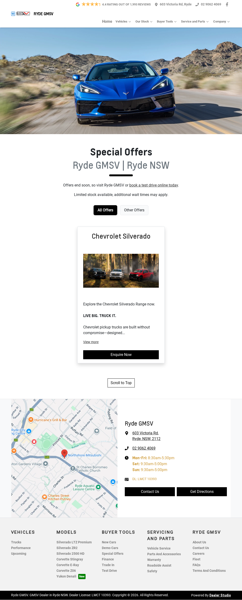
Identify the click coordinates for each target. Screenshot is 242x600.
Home (107, 21)
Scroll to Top (121, 383)
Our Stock (142, 21)
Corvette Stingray (69, 559)
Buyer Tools (165, 21)
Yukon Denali (66, 576)
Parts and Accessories (164, 554)
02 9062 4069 (211, 4)
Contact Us (150, 491)
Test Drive (109, 571)
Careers (198, 554)
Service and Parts (193, 21)
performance (21, 548)
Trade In (108, 565)
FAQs (196, 565)
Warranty (154, 560)
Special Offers (112, 554)
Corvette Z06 (66, 571)
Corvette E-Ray (67, 565)
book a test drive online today (153, 185)
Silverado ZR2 (67, 548)
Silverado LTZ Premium (74, 542)
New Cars (109, 542)
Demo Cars (110, 548)
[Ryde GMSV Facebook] (228, 4)
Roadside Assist (159, 566)
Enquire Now (121, 354)
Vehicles (121, 21)
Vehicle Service (159, 548)
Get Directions (202, 491)
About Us (199, 542)
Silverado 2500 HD (70, 554)
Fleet (196, 559)
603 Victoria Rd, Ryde (176, 4)
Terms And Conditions (209, 571)
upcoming (18, 554)
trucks (16, 542)
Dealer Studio (220, 595)
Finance (108, 559)
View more (91, 342)
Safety (152, 571)
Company (219, 21)
